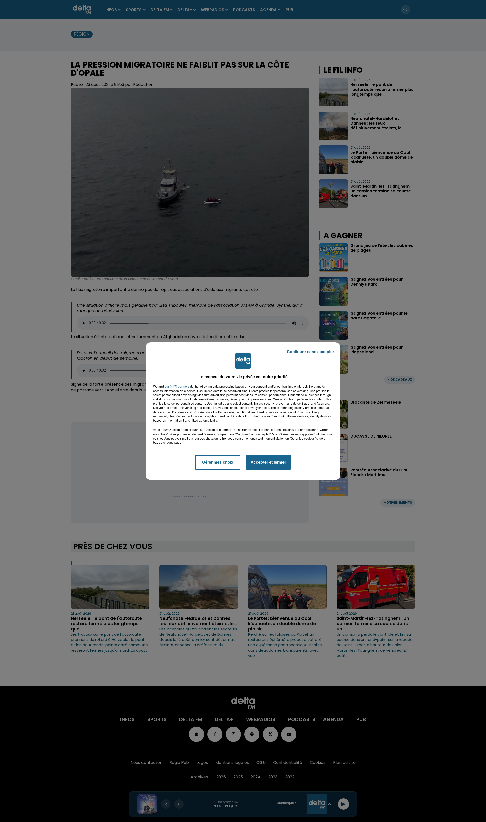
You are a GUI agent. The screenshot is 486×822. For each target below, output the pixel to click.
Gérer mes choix (217, 462)
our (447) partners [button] (177, 386)
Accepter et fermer (268, 462)
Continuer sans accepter (310, 351)
